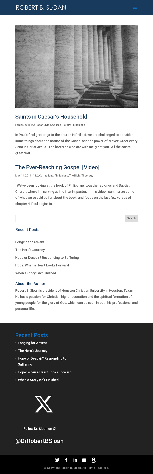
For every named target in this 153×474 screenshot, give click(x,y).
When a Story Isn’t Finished (35, 273)
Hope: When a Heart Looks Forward (42, 265)
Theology (87, 175)
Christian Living (41, 124)
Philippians (78, 124)
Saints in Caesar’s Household (51, 116)
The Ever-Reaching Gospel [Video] (57, 167)
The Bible (74, 175)
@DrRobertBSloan (39, 440)
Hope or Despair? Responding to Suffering (47, 258)
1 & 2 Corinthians (43, 175)
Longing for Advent (29, 242)
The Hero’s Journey (30, 250)
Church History (61, 124)
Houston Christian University (83, 290)
